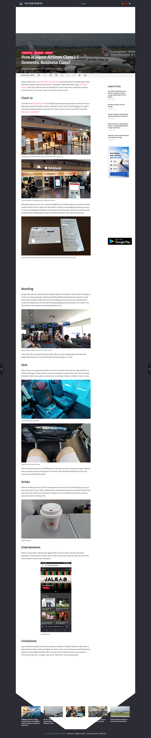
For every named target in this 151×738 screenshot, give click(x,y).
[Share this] (39, 75)
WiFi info (102, 734)
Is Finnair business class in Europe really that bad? (97, 720)
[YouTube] (126, 3)
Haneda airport (38, 104)
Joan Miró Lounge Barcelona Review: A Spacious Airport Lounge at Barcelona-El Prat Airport (117, 94)
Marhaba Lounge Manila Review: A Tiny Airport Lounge (118, 136)
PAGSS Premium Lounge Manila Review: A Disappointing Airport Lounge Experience (118, 126)
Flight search (80, 734)
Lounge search (92, 734)
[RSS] (123, 3)
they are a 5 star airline (30, 112)
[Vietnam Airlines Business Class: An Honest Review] (120, 711)
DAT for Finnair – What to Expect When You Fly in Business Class (52, 721)
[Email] (130, 3)
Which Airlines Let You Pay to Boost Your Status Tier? (75, 720)
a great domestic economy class (47, 82)
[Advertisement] (75, 20)
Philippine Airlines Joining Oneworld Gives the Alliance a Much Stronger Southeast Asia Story (30, 722)
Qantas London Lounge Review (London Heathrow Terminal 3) (118, 115)
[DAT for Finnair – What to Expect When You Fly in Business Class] (53, 711)
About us (70, 734)
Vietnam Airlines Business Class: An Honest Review (118, 720)
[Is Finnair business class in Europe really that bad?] (97, 711)
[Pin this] (56, 75)
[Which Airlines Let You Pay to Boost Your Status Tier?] (75, 711)
